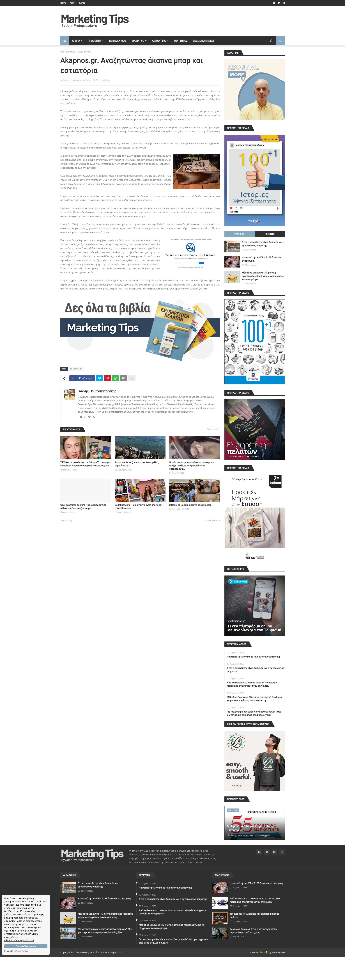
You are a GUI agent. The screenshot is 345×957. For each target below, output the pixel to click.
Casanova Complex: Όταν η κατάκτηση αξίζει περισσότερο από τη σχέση (253, 931)
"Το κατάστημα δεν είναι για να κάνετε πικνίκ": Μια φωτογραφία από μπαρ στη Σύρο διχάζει (254, 713)
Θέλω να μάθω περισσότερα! (19, 940)
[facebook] (81, 417)
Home (63, 3)
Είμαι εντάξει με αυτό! (26, 946)
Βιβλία (82, 3)
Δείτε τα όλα (213, 429)
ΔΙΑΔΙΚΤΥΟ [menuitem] (138, 40)
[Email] (123, 378)
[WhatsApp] (115, 378)
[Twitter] (99, 378)
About (72, 3)
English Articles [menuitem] (204, 40)
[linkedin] (85, 417)
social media (84, 51)
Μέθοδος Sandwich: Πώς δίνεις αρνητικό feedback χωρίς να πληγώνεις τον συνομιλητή (263, 275)
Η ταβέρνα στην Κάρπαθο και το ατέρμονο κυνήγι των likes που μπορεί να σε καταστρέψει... (192, 465)
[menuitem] (64, 40)
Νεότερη (67, 520)
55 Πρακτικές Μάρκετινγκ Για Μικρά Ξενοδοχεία (251, 828)
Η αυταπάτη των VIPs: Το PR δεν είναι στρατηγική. (262, 259)
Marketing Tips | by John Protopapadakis (100, 952)
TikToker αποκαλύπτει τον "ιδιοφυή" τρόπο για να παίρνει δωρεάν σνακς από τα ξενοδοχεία (85, 464)
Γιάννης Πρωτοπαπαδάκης (97, 391)
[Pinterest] (107, 378)
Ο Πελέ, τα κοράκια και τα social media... (191, 505)
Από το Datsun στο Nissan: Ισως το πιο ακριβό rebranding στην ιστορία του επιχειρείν (252, 684)
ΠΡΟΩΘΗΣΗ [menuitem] (94, 40)
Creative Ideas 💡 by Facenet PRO (267, 952)
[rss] (94, 417)
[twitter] (89, 417)
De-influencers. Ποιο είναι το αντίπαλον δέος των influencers (139, 507)
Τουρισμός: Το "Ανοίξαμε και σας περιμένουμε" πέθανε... (255, 915)
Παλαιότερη (211, 520)
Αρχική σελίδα (67, 51)
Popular (239, 234)
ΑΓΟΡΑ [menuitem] (76, 40)
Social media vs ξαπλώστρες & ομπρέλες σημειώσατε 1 (137, 464)
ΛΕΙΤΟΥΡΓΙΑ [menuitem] (159, 40)
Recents (270, 234)
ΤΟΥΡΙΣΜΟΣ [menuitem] (181, 40)
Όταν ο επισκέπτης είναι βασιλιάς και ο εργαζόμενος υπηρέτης (263, 244)
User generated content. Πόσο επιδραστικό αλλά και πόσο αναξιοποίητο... (83, 507)
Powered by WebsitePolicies (16, 951)
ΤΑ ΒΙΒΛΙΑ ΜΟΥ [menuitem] (117, 40)
